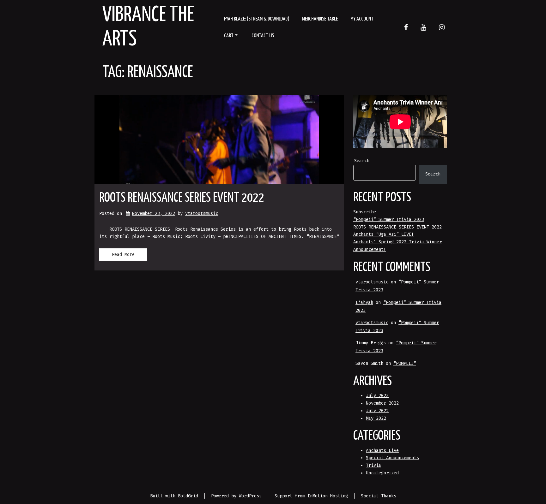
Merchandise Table (320, 19)
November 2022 (382, 403)
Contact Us (263, 36)
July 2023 (377, 395)
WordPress (250, 496)
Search (361, 160)
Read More (123, 254)
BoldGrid (188, 496)
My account (361, 19)
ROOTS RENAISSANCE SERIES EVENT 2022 (181, 198)
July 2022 (377, 410)
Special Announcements (392, 457)
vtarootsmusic (201, 213)
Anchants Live (382, 450)
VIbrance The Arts (148, 27)
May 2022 (376, 418)
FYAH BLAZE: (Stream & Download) (256, 19)
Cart (229, 36)
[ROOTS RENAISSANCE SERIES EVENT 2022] (219, 139)
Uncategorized (382, 473)
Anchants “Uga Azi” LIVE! (383, 234)
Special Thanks (378, 496)
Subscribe (364, 212)
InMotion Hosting (327, 496)
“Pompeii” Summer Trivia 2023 (388, 219)
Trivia (373, 465)
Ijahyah (364, 302)
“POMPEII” (404, 363)
